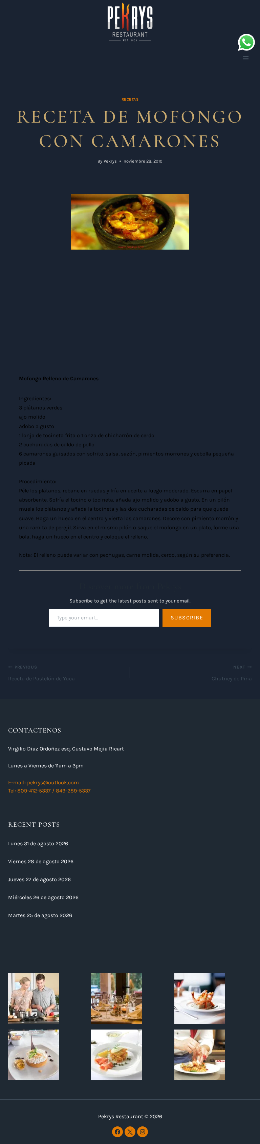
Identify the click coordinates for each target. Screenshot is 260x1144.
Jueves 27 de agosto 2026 (39, 879)
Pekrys (110, 161)
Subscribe (187, 617)
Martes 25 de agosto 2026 (40, 915)
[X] (130, 1131)
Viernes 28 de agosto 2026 (40, 861)
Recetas (130, 99)
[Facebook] (117, 1131)
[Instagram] (142, 1131)
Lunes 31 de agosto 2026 (38, 843)
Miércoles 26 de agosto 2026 (43, 897)
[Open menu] (245, 58)
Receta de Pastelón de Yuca (41, 673)
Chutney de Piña (232, 673)
